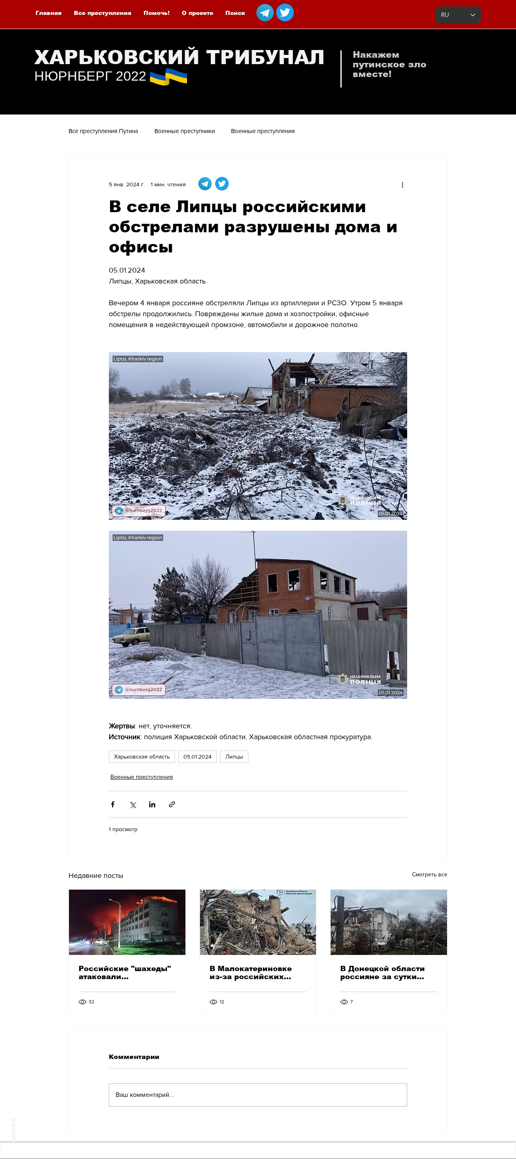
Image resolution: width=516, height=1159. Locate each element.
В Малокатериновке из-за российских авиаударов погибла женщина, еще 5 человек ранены (251, 973)
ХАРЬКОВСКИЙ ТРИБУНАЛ (179, 57)
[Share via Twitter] (132, 804)
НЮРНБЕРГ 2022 (90, 75)
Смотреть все (429, 874)
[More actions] (402, 184)
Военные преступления (263, 130)
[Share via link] (172, 804)
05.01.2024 (197, 756)
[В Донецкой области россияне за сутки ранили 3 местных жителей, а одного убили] (389, 922)
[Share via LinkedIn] (152, 804)
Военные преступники (184, 130)
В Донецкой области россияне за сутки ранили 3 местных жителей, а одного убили (382, 973)
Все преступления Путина (103, 130)
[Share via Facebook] (113, 804)
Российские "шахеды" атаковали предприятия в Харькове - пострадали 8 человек (126, 973)
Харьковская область (142, 756)
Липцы (234, 756)
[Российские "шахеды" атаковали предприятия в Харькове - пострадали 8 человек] (127, 922)
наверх (13, 1131)
